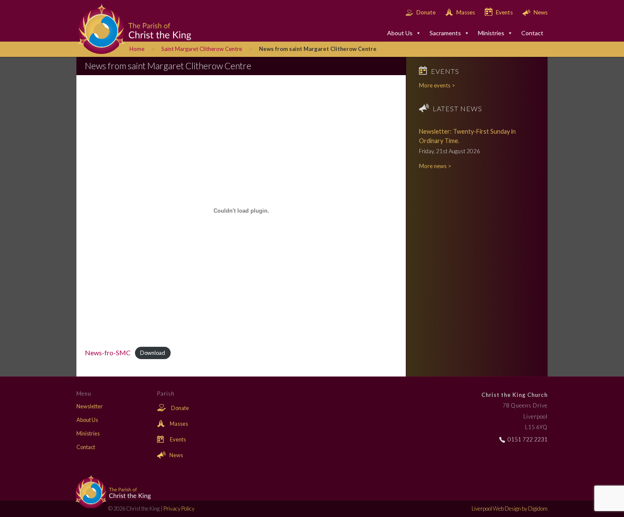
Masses (465, 12)
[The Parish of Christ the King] (127, 28)
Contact (532, 33)
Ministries (491, 33)
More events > (437, 85)
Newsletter (89, 406)
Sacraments (445, 33)
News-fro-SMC (108, 352)
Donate (426, 12)
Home (136, 48)
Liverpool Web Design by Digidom (510, 508)
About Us (400, 33)
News (540, 12)
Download (152, 353)
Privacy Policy (178, 508)
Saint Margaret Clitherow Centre (201, 48)
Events (504, 12)
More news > (435, 166)
